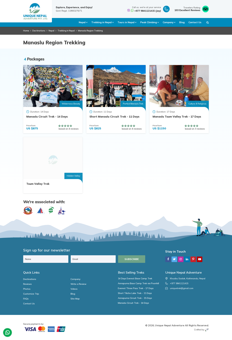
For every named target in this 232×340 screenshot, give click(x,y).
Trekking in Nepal (66, 30)
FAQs (26, 298)
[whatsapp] (7, 333)
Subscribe (132, 259)
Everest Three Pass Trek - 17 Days (136, 288)
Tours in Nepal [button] (126, 22)
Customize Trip (31, 293)
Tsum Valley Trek (37, 183)
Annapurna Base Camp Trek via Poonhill (138, 283)
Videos (74, 288)
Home (26, 30)
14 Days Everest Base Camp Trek (135, 278)
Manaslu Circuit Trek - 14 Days (47, 116)
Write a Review (78, 284)
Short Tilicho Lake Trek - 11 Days (135, 293)
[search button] (207, 22)
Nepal (51, 30)
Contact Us (194, 22)
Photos (26, 288)
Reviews (27, 284)
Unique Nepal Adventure (169, 325)
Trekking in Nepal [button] (101, 22)
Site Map (75, 298)
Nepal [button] (82, 22)
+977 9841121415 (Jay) (147, 10)
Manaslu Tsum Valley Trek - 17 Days (177, 116)
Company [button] (168, 22)
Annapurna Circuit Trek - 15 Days (135, 298)
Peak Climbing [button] (148, 22)
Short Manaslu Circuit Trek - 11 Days (114, 116)
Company (75, 279)
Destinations (38, 30)
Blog (182, 22)
